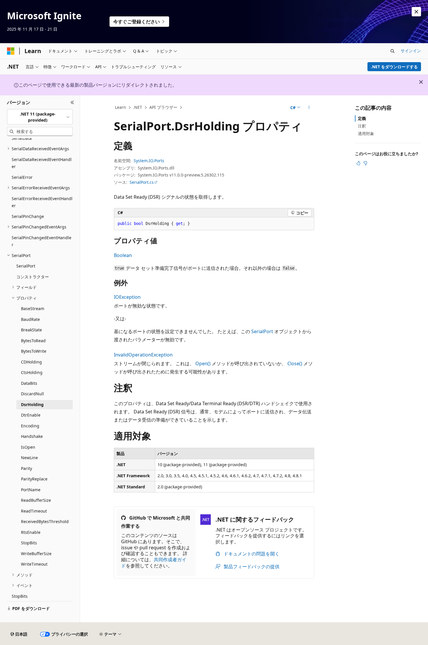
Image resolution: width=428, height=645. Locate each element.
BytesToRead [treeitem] (33, 340)
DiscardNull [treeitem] (32, 393)
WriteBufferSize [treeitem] (36, 553)
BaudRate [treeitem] (30, 319)
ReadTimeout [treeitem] (34, 511)
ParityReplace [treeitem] (34, 479)
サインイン (411, 50)
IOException (127, 297)
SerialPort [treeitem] (25, 266)
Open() (203, 363)
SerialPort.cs (142, 182)
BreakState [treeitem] (31, 330)
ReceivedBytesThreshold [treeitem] (45, 521)
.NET (137, 107)
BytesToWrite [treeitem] (33, 351)
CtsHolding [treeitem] (32, 372)
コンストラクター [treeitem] (32, 276)
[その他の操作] (309, 107)
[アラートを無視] (416, 11)
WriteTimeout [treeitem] (34, 564)
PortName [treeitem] (30, 489)
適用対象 (366, 133)
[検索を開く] (392, 51)
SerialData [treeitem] (22, 138)
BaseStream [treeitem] (32, 308)
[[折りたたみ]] (72, 102)
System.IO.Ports (149, 160)
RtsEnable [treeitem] (30, 532)
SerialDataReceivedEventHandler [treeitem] (42, 163)
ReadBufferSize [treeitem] (36, 500)
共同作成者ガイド (153, 562)
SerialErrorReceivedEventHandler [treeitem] (42, 202)
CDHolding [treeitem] (31, 362)
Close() (294, 363)
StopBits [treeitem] (29, 543)
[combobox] (40, 117)
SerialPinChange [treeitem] (28, 216)
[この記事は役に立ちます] (358, 163)
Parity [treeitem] (26, 468)
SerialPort (262, 331)
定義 (362, 118)
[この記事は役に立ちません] (365, 163)
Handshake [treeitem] (32, 436)
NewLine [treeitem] (29, 457)
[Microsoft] (11, 51)
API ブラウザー (163, 107)
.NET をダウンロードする (394, 66)
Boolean (123, 255)
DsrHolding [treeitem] (32, 404)
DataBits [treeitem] (29, 383)
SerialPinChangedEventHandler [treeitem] (41, 241)
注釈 (362, 126)
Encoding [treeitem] (30, 426)
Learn (120, 107)
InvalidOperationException (143, 355)
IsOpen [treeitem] (28, 447)
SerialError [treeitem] (22, 177)
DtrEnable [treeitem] (30, 415)
